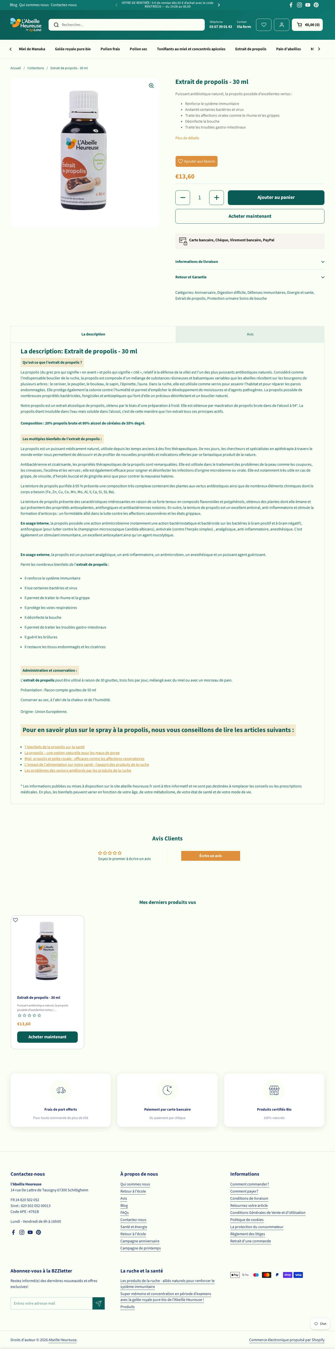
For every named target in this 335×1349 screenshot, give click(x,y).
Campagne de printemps (140, 1248)
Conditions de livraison (249, 1198)
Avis (123, 1198)
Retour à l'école (133, 1191)
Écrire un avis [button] (210, 856)
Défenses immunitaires (266, 292)
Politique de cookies (247, 1219)
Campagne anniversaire (139, 1241)
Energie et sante (300, 292)
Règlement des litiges (247, 1234)
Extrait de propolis (190, 298)
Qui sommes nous (34, 5)
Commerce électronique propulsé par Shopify (286, 1340)
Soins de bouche (253, 298)
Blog (13, 5)
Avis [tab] (250, 334)
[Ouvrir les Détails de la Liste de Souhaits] (263, 25)
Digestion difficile (231, 292)
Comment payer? (244, 1191)
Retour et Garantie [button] (190, 277)
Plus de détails (187, 138)
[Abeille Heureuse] (26, 24)
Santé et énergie (133, 1227)
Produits (127, 1307)
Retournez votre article (249, 1205)
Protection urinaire (223, 298)
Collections (35, 68)
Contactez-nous (64, 5)
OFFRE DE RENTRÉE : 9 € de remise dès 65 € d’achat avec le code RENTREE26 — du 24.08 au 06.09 (167, 5)
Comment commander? (249, 1184)
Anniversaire (205, 292)
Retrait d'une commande (250, 1241)
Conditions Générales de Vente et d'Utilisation (268, 1212)
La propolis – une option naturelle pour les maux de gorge (72, 753)
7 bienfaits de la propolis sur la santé (55, 747)
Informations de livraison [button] (196, 261)
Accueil (16, 68)
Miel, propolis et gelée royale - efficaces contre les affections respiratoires (84, 758)
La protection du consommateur (256, 1227)
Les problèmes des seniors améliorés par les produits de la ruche (78, 770)
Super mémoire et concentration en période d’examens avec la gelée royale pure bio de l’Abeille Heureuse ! (165, 1296)
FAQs (124, 1212)
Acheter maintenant (250, 216)
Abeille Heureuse (63, 1340)
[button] (307, 25)
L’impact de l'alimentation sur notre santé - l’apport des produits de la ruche (87, 764)
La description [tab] (93, 334)
